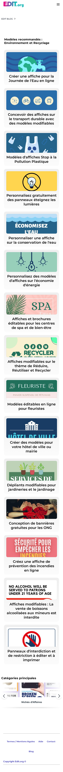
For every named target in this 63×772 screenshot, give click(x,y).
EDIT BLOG (7, 19)
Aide (40, 741)
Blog (31, 751)
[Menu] (58, 4)
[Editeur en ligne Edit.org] (13, 4)
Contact (51, 741)
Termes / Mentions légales (21, 741)
